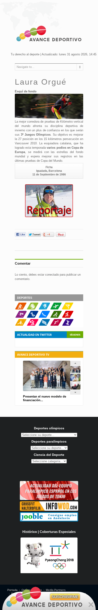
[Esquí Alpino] (21, 316)
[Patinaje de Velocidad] (56, 308)
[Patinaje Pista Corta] (32, 308)
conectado (52, 274)
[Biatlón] (21, 308)
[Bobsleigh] (44, 324)
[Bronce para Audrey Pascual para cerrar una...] (75, 388)
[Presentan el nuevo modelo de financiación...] (75, 372)
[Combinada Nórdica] (32, 324)
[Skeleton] (32, 316)
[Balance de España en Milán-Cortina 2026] (75, 380)
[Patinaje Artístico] (68, 308)
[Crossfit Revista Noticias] (49, 509)
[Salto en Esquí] (56, 324)
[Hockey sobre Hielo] (56, 316)
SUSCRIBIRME (65, 597)
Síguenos (75, 334)
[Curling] (21, 324)
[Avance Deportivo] (49, 34)
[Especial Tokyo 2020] (49, 499)
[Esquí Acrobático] (68, 324)
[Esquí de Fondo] (68, 316)
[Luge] (44, 316)
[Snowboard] (44, 308)
